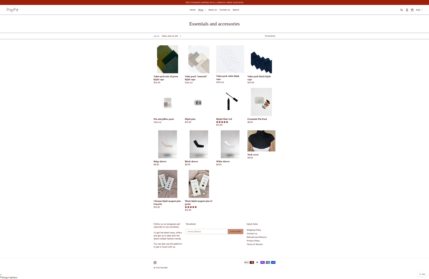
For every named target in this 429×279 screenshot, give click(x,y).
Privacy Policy (253, 241)
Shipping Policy (254, 230)
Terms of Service (255, 244)
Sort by (156, 36)
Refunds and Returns (257, 237)
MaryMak (164, 268)
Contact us (252, 233)
